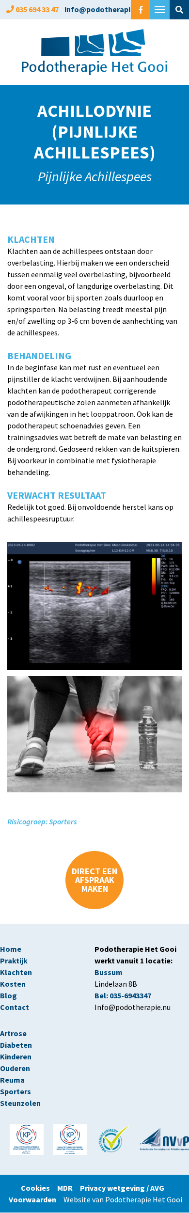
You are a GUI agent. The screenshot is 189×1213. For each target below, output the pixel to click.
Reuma (13, 1080)
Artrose (13, 1033)
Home (10, 949)
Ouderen (15, 1068)
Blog (8, 995)
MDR (65, 1188)
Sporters (15, 1091)
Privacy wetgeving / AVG (122, 1188)
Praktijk (14, 960)
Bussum (108, 972)
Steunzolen (20, 1103)
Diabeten (16, 1045)
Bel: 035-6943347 (122, 995)
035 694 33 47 (37, 9)
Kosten (13, 984)
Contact (14, 1007)
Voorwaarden (32, 1199)
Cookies (39, 1188)
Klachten (16, 972)
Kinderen (16, 1056)
